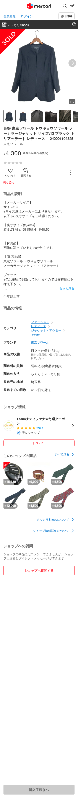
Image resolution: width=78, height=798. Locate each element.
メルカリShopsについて (52, 519)
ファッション (40, 322)
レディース (38, 326)
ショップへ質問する (39, 570)
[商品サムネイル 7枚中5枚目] (65, 116)
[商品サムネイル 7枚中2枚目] (23, 116)
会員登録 (9, 16)
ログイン (27, 16)
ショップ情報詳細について (51, 530)
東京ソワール (40, 342)
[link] (64, 454)
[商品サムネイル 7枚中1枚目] (9, 116)
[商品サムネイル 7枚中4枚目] (51, 116)
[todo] (72, 5)
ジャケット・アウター (46, 330)
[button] (64, 6)
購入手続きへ (39, 789)
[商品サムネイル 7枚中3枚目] (37, 116)
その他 (35, 334)
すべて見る (61, 454)
